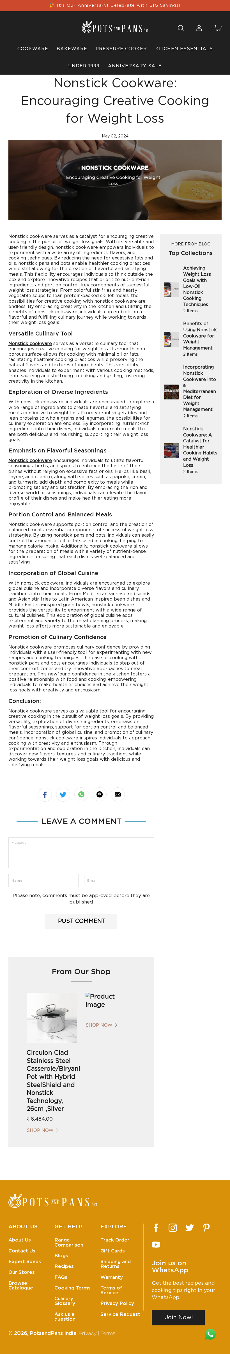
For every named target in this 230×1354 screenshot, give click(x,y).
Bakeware (72, 49)
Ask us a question (64, 1316)
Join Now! (179, 1317)
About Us (19, 1240)
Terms (108, 1333)
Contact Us (21, 1251)
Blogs (61, 1255)
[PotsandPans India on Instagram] (173, 1228)
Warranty (111, 1277)
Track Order (114, 1240)
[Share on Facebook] (45, 795)
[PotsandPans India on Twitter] (189, 1228)
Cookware (32, 49)
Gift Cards (112, 1251)
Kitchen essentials (184, 49)
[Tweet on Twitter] (63, 795)
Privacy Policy (117, 1303)
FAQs (60, 1277)
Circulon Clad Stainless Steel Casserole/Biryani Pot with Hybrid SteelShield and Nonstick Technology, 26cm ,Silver (52, 1081)
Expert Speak (24, 1261)
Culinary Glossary (64, 1301)
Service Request (120, 1314)
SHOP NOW (40, 1130)
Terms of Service (111, 1290)
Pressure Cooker (121, 49)
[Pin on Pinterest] (100, 794)
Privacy (87, 1333)
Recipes (64, 1266)
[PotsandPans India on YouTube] (156, 1244)
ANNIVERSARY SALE (135, 66)
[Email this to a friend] (118, 794)
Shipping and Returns (115, 1264)
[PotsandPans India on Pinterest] (206, 1228)
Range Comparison (68, 1242)
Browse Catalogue (20, 1285)
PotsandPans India (53, 1333)
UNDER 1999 (84, 66)
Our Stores (21, 1272)
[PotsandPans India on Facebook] (156, 1228)
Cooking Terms (72, 1288)
